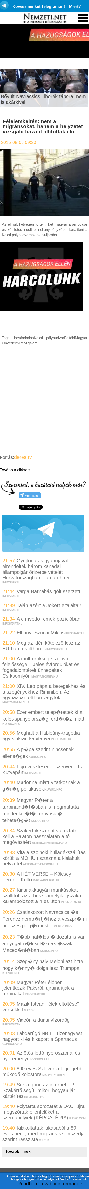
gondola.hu (12, 1044)
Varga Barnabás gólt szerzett (48, 591)
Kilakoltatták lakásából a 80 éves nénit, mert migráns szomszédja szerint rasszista (43, 1133)
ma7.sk (29, 1010)
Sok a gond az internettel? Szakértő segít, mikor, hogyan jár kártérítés (38, 1090)
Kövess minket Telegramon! (38, 6)
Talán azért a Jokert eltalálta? (49, 605)
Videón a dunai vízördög (43, 1020)
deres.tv (23, 457)
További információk (61, 1183)
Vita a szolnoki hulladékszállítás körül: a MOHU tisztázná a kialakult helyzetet (44, 858)
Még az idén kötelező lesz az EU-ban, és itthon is (41, 645)
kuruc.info (11, 724)
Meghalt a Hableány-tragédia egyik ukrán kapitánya (41, 735)
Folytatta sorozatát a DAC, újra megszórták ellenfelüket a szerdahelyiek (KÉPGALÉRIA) (43, 1112)
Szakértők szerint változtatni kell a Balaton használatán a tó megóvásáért (40, 836)
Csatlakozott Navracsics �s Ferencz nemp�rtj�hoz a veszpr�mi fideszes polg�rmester (44, 918)
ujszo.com (77, 1118)
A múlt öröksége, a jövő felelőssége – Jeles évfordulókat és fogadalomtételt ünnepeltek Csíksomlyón (40, 667)
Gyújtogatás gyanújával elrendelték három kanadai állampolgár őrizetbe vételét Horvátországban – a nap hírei (35, 569)
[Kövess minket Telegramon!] (43, 550)
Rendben (27, 1183)
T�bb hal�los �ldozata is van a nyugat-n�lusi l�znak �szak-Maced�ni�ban (44, 943)
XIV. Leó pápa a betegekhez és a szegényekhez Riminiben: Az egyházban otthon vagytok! (43, 691)
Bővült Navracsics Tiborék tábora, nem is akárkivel (43, 99)
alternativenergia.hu (49, 843)
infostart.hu (12, 582)
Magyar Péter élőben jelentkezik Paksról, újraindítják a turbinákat (38, 988)
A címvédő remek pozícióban (48, 619)
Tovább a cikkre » (15, 470)
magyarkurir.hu (44, 676)
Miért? (75, 6)
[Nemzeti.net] (44, 18)
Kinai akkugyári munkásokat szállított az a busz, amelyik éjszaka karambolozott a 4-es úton (41, 895)
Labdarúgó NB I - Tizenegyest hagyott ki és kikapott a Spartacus (42, 1036)
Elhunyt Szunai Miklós (41, 632)
